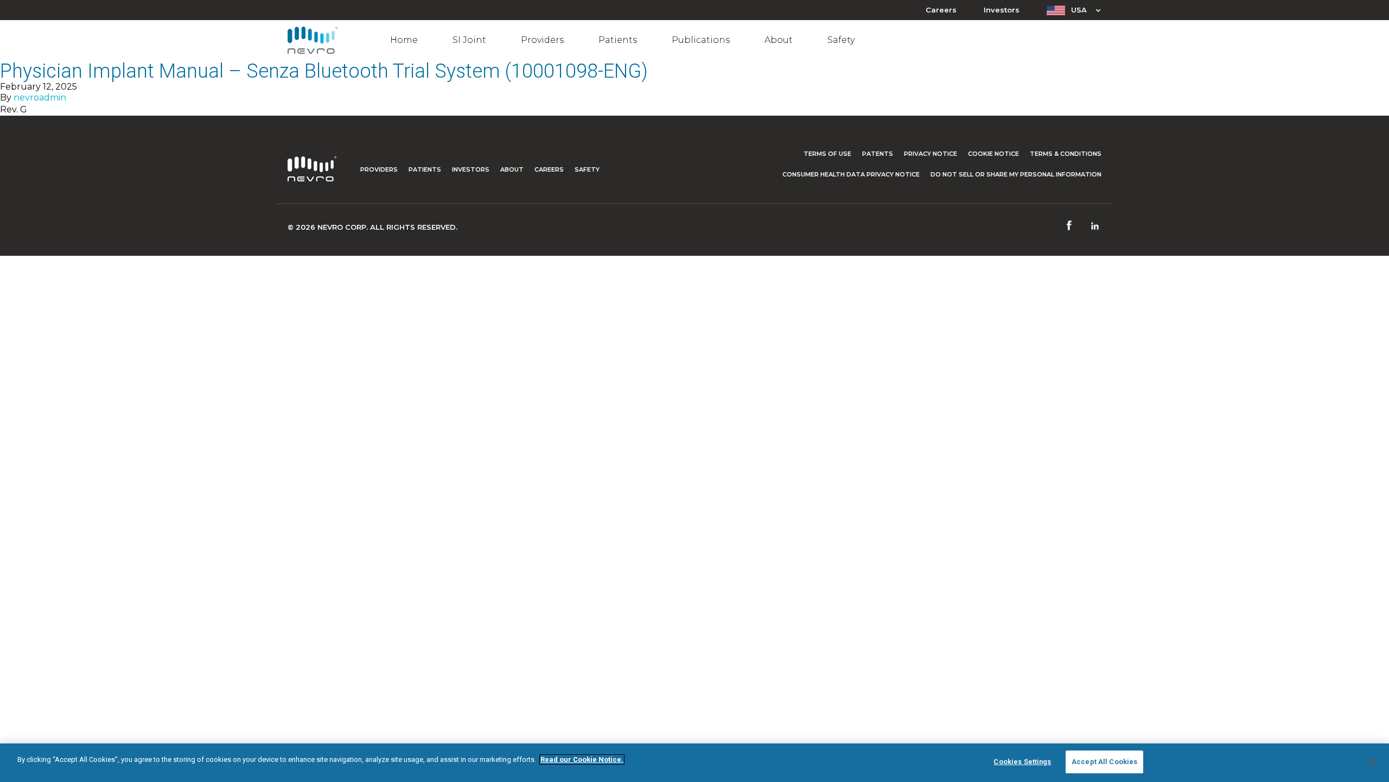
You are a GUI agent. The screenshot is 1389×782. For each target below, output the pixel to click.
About (778, 40)
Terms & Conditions (1065, 153)
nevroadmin (40, 97)
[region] (694, 762)
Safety (841, 40)
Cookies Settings (1022, 762)
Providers (542, 40)
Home (404, 40)
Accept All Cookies (1104, 762)
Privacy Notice (930, 153)
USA (1079, 9)
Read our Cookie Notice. (581, 759)
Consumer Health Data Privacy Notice (851, 174)
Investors (1002, 10)
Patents (877, 153)
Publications (701, 40)
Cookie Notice (993, 153)
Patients (617, 40)
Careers (941, 10)
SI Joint (469, 40)
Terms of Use (827, 153)
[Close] (1372, 762)
